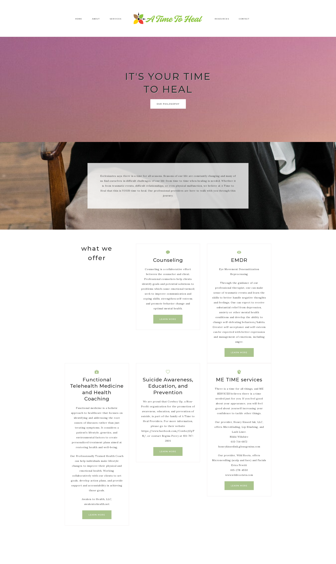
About (96, 19)
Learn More (168, 319)
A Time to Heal (168, 18)
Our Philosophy (168, 104)
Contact (244, 19)
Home (78, 19)
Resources (222, 19)
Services (115, 19)
